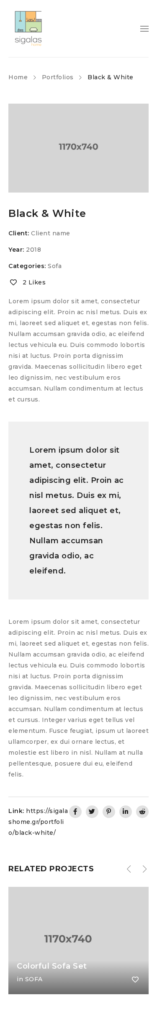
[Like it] (135, 980)
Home (18, 77)
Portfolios (58, 77)
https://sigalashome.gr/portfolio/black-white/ (38, 821)
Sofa (55, 266)
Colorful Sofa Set (52, 966)
